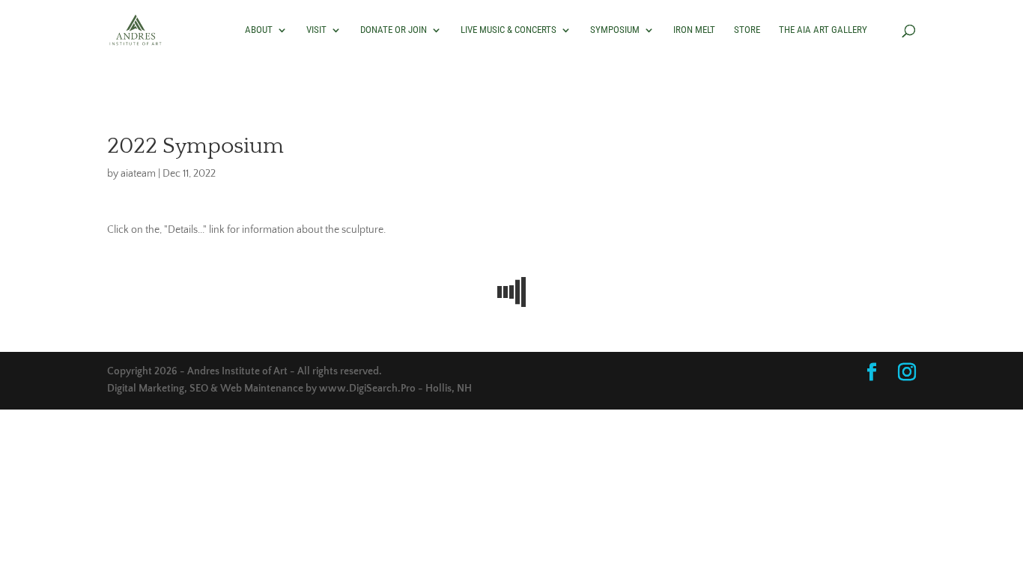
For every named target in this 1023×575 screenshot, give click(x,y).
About (259, 30)
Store (747, 30)
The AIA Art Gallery (823, 30)
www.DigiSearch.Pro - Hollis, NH (395, 389)
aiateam (138, 174)
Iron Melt (694, 30)
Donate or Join (393, 30)
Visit (316, 30)
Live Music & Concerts (508, 30)
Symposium (615, 30)
